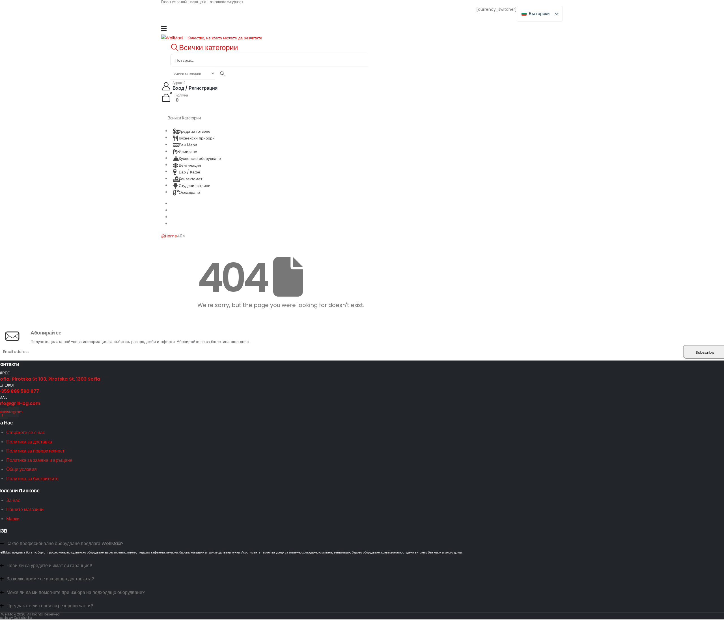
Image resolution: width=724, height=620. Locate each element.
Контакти (178, 224)
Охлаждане (189, 192)
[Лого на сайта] (211, 37)
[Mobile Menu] (164, 28)
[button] (204, 47)
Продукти (179, 203)
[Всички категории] (222, 73)
